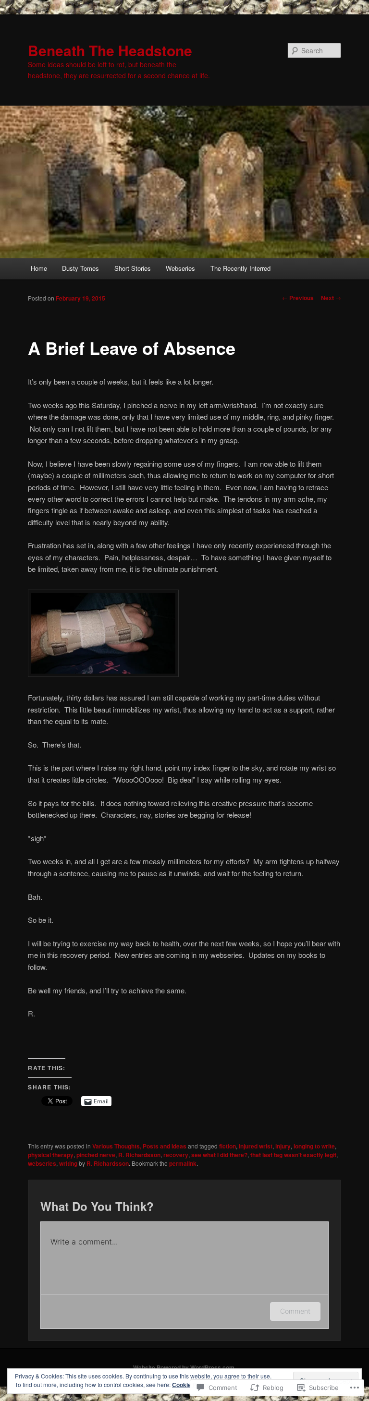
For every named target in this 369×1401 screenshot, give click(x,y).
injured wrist (255, 1146)
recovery (175, 1154)
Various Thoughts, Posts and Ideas (139, 1146)
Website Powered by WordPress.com (183, 1367)
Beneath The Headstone (110, 50)
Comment (295, 1311)
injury (283, 1146)
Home (39, 268)
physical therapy (51, 1154)
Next (331, 297)
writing (68, 1163)
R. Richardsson (139, 1154)
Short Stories (132, 268)
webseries (42, 1163)
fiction (227, 1146)
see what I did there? (219, 1154)
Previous (298, 297)
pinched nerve (95, 1154)
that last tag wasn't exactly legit (293, 1154)
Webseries (180, 268)
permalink (183, 1163)
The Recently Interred (240, 268)
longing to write (314, 1146)
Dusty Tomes (80, 268)
